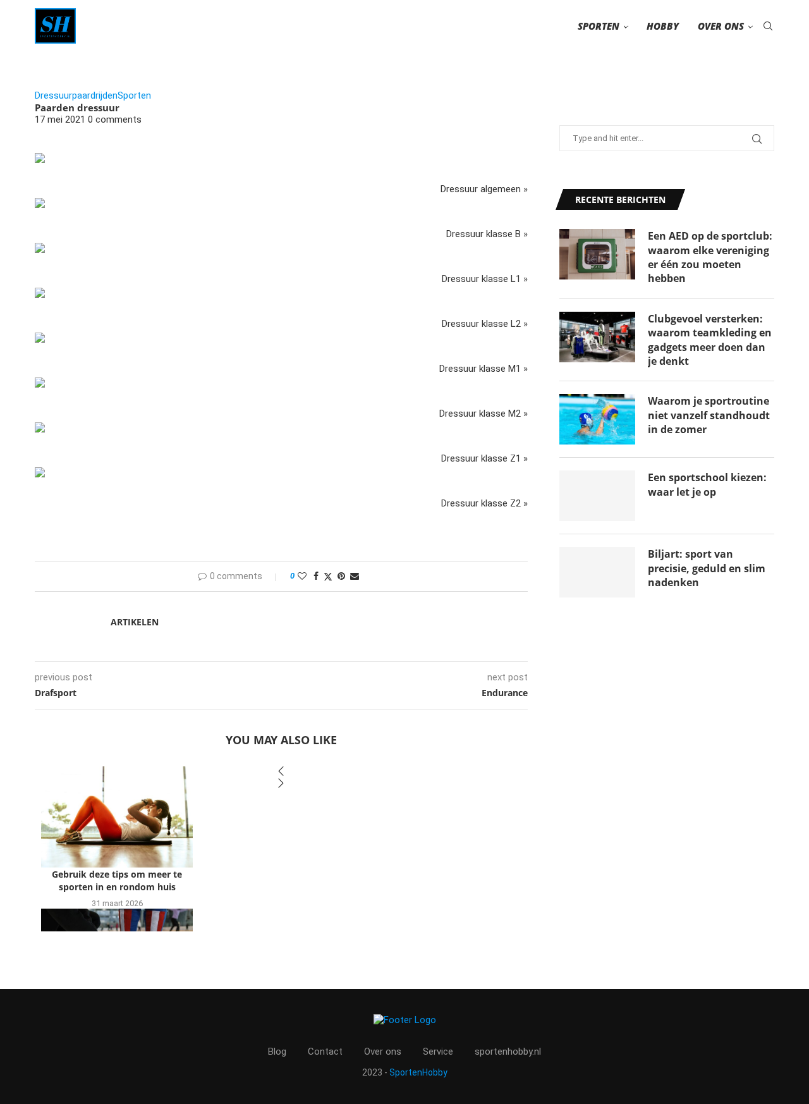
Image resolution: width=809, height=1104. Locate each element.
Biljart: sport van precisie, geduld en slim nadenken (706, 568)
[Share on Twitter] (328, 576)
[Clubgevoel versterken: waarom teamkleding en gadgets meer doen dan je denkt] (597, 337)
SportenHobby (418, 1072)
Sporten (598, 26)
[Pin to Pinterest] (341, 576)
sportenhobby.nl (508, 1051)
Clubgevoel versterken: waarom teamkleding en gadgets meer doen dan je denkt (710, 340)
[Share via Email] (354, 576)
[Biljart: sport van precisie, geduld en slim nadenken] (597, 572)
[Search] (768, 26)
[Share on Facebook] (316, 576)
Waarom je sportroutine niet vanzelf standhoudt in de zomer (709, 415)
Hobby (663, 26)
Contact (325, 1051)
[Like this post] (302, 576)
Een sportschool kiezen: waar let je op (707, 484)
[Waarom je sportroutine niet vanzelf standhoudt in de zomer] (597, 419)
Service (438, 1051)
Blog (277, 1051)
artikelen (135, 622)
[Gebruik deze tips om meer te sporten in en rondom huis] (117, 817)
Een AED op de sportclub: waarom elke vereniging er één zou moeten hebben (710, 257)
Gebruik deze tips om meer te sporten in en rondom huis (117, 880)
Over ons (721, 26)
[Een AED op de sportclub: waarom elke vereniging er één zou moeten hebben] (597, 254)
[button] (281, 772)
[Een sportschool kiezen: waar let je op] (597, 495)
